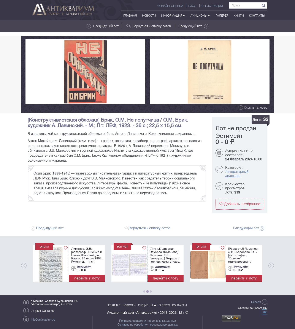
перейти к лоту (81, 278)
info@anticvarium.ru (43, 319)
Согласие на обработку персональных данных (147, 325)
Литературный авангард (236, 174)
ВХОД (192, 6)
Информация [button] (172, 15)
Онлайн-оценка (170, 6)
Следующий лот (190, 26)
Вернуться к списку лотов (152, 26)
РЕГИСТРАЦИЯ (212, 6)
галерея (222, 15)
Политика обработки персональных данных (147, 321)
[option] (85, 71)
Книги (239, 15)
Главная (130, 15)
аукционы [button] (199, 15)
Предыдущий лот (106, 26)
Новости (149, 15)
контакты (257, 15)
